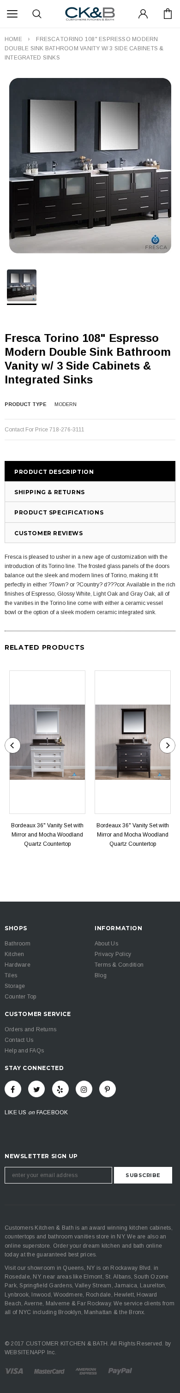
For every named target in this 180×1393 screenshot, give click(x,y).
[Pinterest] (107, 1089)
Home (13, 39)
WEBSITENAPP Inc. (30, 1352)
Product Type (26, 404)
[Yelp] (60, 1089)
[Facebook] (13, 1089)
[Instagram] (84, 1089)
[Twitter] (36, 1089)
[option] (90, 165)
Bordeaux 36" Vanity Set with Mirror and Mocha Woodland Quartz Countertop (47, 834)
